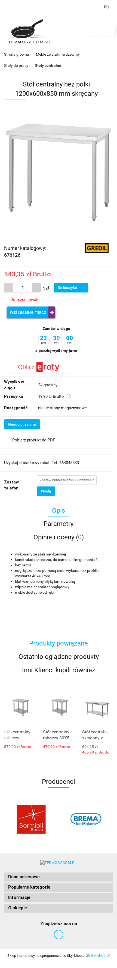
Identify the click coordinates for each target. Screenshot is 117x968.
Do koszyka (68, 287)
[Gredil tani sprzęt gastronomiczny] (97, 248)
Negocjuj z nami (22, 424)
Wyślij (46, 491)
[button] (58, 877)
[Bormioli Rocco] (31, 819)
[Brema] (86, 819)
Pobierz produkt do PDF (33, 440)
